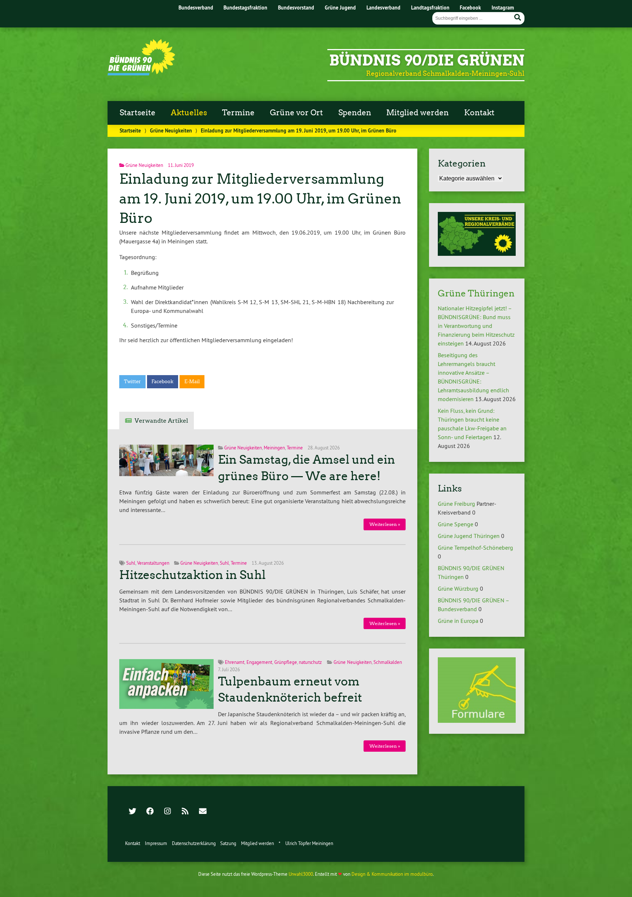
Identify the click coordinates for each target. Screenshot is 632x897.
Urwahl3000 (301, 874)
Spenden (354, 112)
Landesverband (383, 7)
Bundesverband (195, 7)
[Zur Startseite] (141, 73)
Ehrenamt (234, 662)
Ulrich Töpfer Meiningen (309, 843)
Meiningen (274, 448)
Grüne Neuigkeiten (171, 130)
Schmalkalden (387, 662)
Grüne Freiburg (456, 503)
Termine (238, 112)
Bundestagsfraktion (245, 7)
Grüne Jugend (340, 7)
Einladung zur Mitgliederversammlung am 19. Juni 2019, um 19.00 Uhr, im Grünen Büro (260, 198)
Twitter (132, 381)
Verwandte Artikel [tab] (161, 420)
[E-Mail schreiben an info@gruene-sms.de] (202, 811)
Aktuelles (189, 112)
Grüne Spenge (455, 524)
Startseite (137, 112)
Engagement (259, 662)
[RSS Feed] (185, 811)
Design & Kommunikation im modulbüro (392, 874)
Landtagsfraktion (430, 7)
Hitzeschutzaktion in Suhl (192, 575)
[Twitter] (132, 811)
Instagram (503, 7)
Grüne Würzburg (458, 588)
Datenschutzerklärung (194, 843)
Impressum (156, 843)
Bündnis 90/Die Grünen (426, 60)
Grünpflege (285, 662)
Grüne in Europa (458, 620)
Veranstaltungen (153, 563)
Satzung (228, 843)
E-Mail (192, 381)
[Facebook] (150, 811)
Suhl (130, 563)
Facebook (470, 7)
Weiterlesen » (384, 524)
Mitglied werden (417, 112)
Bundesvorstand (296, 7)
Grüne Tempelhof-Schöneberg (475, 547)
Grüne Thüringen (476, 293)
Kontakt (479, 112)
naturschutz (310, 662)
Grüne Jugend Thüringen (469, 535)
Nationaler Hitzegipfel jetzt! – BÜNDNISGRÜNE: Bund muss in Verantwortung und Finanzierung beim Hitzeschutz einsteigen (476, 325)
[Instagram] (167, 811)
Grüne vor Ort (296, 112)
